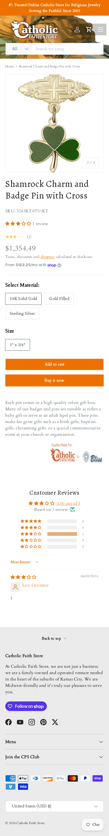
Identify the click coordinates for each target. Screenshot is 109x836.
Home (9, 66)
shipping (47, 256)
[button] (18, 224)
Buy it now (54, 380)
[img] (24, 577)
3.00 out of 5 (68, 503)
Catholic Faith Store (30, 823)
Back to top (52, 638)
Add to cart (55, 364)
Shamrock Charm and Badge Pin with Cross (49, 66)
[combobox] (54, 49)
